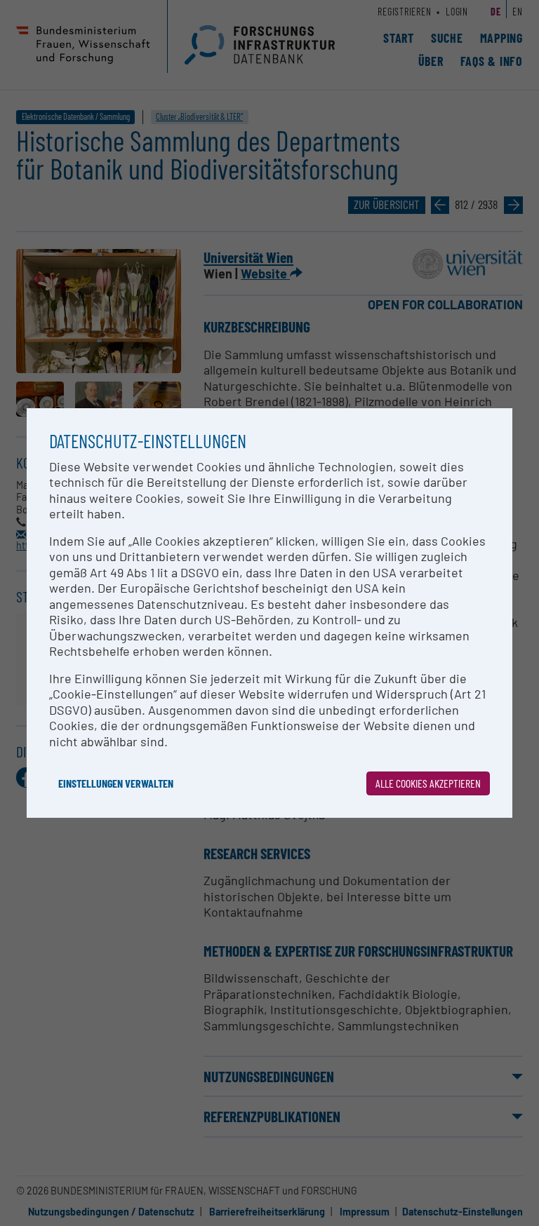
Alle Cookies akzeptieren (428, 783)
